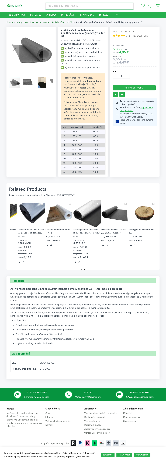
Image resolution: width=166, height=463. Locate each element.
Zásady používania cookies (97, 428)
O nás (48, 413)
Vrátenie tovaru (92, 421)
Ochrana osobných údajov (97, 432)
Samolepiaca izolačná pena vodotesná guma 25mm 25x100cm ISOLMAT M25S (31, 233)
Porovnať (122, 94)
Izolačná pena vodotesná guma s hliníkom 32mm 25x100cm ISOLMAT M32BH (86, 233)
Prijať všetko (142, 455)
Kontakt (49, 424)
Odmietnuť (107, 455)
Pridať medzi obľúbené (115, 94)
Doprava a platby (92, 424)
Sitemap (49, 417)
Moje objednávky (131, 417)
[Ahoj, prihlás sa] (150, 6)
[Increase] (127, 76)
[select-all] (66, 195)
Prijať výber (124, 455)
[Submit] (130, 6)
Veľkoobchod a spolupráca (58, 421)
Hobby (19, 22)
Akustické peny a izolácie (37, 22)
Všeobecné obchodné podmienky (100, 413)
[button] (14, 51)
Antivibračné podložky (63, 22)
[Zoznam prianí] (143, 6)
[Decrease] (115, 76)
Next (160, 233)
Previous (5, 233)
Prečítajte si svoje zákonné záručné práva (136, 121)
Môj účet (127, 413)
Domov (9, 22)
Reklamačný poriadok (95, 417)
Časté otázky (129, 421)
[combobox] (89, 6)
